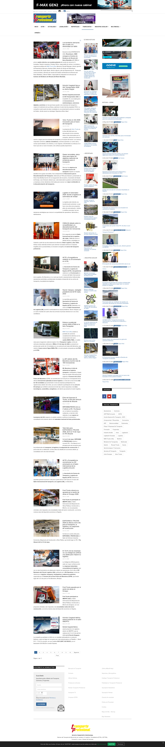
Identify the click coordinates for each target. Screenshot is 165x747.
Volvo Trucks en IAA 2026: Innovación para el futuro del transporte (72, 122)
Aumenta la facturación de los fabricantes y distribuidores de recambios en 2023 (114, 172)
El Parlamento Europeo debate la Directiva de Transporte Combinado (115, 357)
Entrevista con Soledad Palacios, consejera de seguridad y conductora (90, 93)
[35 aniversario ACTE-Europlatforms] (46, 265)
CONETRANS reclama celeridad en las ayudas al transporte (90, 145)
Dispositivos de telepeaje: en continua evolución (90, 249)
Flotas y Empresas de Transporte (113, 426)
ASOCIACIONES (39, 156)
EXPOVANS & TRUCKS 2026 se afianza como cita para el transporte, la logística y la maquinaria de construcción (72, 524)
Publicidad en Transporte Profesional (112, 683)
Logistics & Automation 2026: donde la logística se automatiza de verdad (72, 194)
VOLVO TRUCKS (39, 121)
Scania (124, 445)
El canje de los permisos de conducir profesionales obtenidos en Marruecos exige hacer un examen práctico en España (116, 284)
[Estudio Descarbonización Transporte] (46, 161)
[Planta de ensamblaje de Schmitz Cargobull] (46, 92)
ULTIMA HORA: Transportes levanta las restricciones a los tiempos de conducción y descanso (114, 321)
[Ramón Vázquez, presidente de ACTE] (46, 297)
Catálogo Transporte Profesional (110, 678)
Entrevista (116, 250)
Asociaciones (107, 411)
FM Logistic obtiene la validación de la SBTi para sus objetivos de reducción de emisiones (90, 110)
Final (57, 655)
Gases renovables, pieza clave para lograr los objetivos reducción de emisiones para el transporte (71, 158)
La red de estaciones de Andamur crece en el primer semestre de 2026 (90, 324)
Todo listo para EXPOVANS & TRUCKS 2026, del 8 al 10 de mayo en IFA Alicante (71, 431)
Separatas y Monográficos (109, 673)
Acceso (50, 11)
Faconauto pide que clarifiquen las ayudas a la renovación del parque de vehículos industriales (115, 302)
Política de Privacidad (108, 702)
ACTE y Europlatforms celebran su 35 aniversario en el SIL (72, 259)
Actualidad (52, 26)
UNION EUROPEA (117, 361)
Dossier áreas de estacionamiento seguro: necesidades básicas (90, 218)
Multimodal (115, 26)
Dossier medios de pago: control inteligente (91, 185)
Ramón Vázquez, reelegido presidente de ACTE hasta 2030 (72, 292)
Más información (101, 744)
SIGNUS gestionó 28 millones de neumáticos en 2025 (90, 307)
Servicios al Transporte (110, 451)
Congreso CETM (72, 697)
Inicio (36, 26)
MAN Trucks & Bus (109, 439)
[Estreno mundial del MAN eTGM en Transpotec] (46, 329)
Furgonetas (116, 429)
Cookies (104, 707)
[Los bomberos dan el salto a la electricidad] (46, 50)
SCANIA (115, 158)
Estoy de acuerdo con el (46, 699)
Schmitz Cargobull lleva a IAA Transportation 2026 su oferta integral (71, 87)
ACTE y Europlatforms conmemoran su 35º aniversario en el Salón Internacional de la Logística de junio (70, 464)
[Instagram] (114, 396)
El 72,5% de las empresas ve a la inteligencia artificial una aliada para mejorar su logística (72, 553)
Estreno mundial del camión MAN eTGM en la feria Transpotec (71, 324)
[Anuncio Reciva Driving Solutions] (116, 43)
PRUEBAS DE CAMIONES (119, 230)
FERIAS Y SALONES (40, 194)
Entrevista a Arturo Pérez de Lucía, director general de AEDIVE (117, 246)
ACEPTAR (111, 744)
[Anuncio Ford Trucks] (82, 4)
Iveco (117, 432)
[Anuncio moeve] (116, 66)
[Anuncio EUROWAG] (116, 55)
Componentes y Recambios (111, 420)
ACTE (37, 224)
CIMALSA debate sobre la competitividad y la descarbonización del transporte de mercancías (71, 226)
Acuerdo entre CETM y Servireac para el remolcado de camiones (117, 136)
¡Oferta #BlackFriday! (107, 668)
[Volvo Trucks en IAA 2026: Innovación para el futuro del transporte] (46, 127)
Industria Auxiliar (101, 26)
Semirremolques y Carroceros (43, 87)
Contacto (55, 11)
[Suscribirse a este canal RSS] (80, 40)
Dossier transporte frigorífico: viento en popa (89, 201)
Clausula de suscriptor (108, 697)
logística (120, 435)
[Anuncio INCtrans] (99, 18)
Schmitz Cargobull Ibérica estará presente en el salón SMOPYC (72, 619)
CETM (42, 26)
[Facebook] (104, 396)
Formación (107, 429)
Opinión (37, 33)
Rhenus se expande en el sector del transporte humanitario (90, 56)
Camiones (117, 411)
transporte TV (72, 692)
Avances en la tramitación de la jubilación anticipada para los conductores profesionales (117, 118)
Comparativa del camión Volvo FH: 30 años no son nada (116, 226)
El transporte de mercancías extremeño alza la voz (116, 264)
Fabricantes (87, 26)
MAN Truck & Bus (52, 66)
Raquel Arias (124, 122)
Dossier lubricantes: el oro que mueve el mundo (91, 233)
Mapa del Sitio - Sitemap (108, 712)
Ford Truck (38, 491)
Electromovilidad (113, 423)
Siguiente (76, 652)
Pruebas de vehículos (74, 683)
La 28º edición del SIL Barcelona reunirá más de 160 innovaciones (71, 361)
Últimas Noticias (72, 678)
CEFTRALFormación (109, 414)
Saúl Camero (121, 158)
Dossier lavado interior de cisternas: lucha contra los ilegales (90, 170)
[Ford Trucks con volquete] (46, 594)
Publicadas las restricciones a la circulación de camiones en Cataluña (115, 208)
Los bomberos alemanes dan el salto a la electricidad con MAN (71, 44)
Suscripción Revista (107, 692)
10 (70, 652)
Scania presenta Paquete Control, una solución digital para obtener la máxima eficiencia (115, 154)
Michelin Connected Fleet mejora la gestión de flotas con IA (90, 274)
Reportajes (75, 26)
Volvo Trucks (75, 129)
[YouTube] (109, 396)
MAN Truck (38, 44)
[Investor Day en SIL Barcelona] (46, 366)
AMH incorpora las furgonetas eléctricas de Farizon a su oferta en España (90, 128)
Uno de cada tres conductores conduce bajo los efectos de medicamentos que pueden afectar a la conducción (90, 74)
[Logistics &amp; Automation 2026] (46, 200)
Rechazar (120, 744)
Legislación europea (109, 435)
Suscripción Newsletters (108, 688)
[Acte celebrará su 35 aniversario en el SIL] (46, 467)
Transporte (122, 451)
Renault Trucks (115, 445)
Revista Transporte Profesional (76, 688)
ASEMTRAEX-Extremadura (120, 266)
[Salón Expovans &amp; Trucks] (46, 405)
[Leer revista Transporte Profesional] (116, 85)
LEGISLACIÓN (117, 122)
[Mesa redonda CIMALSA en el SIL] (46, 230)
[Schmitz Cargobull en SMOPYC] (46, 625)
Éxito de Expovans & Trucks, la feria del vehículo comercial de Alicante (72, 399)
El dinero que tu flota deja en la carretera (89, 340)
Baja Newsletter (106, 716)
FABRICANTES (117, 194)
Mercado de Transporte (74, 668)
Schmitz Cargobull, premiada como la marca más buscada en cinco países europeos (116, 375)
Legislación (63, 26)
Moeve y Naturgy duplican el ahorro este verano (90, 291)
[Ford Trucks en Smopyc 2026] (46, 497)
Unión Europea (108, 454)
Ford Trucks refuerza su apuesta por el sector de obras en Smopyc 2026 (71, 492)
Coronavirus (125, 420)
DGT (105, 423)
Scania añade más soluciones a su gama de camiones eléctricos (115, 339)
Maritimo (119, 439)
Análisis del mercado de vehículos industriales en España (116, 190)
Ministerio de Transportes (111, 442)
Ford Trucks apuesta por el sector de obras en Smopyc (72, 589)
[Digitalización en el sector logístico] (46, 558)
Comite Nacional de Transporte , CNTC (114, 417)
